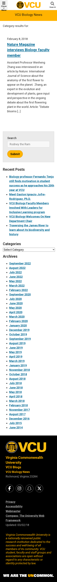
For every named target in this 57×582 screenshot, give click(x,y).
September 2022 (20, 263)
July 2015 (15, 423)
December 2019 (19, 330)
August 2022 (17, 268)
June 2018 (16, 387)
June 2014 (16, 427)
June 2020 (16, 303)
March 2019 (17, 361)
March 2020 (17, 316)
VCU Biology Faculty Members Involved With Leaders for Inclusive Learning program (29, 208)
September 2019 (20, 338)
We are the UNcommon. (28, 575)
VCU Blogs (13, 467)
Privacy (10, 501)
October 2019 (18, 334)
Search (11, 138)
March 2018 (17, 401)
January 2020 (18, 325)
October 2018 (18, 374)
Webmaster (13, 511)
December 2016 (19, 418)
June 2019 (16, 347)
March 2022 (17, 285)
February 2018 (18, 405)
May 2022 (15, 281)
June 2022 (16, 276)
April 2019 (15, 356)
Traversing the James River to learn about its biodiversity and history (29, 230)
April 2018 (15, 396)
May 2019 (15, 352)
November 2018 (19, 370)
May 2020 (15, 307)
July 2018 (15, 383)
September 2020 (20, 294)
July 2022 (15, 272)
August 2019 (17, 343)
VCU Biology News (28, 15)
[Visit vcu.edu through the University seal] (28, 448)
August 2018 (17, 378)
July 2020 (15, 299)
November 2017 (19, 409)
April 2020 (15, 312)
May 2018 (15, 392)
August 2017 (17, 414)
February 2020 (18, 321)
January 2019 (18, 365)
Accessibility (14, 506)
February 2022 (18, 290)
